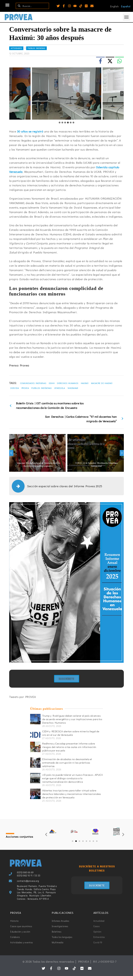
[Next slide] (122, 93)
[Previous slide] (11, 93)
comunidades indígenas (33, 383)
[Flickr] (86, 5)
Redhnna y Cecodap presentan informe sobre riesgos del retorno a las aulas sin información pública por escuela (69, 747)
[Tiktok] (80, 5)
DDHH (52, 383)
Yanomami (73, 388)
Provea (25, 388)
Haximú (85, 383)
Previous (11, 453)
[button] (7, 5)
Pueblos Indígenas (36, 48)
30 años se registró (30, 131)
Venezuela (59, 388)
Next (122, 453)
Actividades (16, 48)
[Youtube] (75, 5)
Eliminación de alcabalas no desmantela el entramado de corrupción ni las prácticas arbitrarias (67, 762)
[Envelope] (92, 5)
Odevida (14, 388)
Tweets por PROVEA (22, 697)
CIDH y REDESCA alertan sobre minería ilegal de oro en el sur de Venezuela (70, 733)
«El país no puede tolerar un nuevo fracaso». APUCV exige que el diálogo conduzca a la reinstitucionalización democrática (72, 778)
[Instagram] (69, 5)
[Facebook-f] (63, 5)
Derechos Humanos (67, 383)
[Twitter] (58, 5)
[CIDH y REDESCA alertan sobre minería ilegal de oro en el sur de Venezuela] (35, 735)
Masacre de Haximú (101, 383)
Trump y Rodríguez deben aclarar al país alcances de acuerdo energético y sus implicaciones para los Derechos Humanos (72, 719)
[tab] (59, 122)
